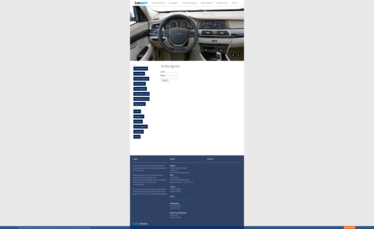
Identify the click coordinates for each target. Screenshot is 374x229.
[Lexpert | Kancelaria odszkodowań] (141, 4)
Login (163, 71)
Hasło (163, 75)
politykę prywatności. (86, 227)
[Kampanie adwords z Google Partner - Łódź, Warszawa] (140, 224)
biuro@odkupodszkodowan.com (180, 198)
